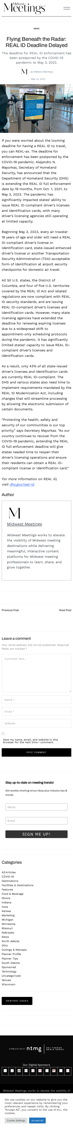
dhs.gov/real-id (22, 484)
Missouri (7, 928)
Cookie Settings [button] (16, 1120)
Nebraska (8, 932)
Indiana (6, 902)
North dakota (10, 941)
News (36, 29)
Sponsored (9, 967)
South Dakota (11, 962)
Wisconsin (8, 984)
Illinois (6, 898)
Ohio (5, 945)
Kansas (6, 911)
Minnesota (8, 923)
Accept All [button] (37, 1120)
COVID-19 (8, 876)
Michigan (7, 919)
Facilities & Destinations (18, 885)
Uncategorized (11, 975)
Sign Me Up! (36, 834)
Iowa (5, 906)
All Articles (9, 872)
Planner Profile (11, 954)
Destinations (10, 880)
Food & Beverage (12, 893)
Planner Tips (10, 958)
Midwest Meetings (43, 72)
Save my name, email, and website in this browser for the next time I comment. (30, 741)
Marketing (8, 915)
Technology (9, 971)
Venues (6, 980)
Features (7, 889)
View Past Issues (17, 1001)
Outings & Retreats (14, 949)
